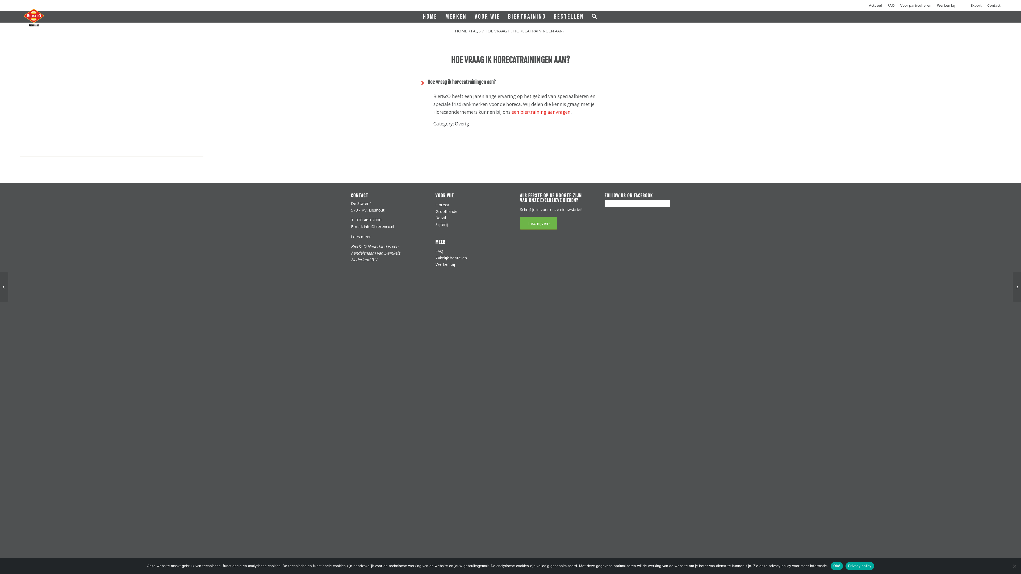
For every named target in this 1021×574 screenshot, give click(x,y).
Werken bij (946, 5)
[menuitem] (430, 17)
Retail (441, 217)
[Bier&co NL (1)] (33, 17)
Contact (994, 5)
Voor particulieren (915, 5)
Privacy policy (860, 566)
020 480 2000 (368, 219)
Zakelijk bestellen (451, 257)
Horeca (442, 204)
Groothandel (447, 211)
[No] (1014, 566)
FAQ (891, 5)
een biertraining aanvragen (541, 112)
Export (976, 5)
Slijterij (442, 224)
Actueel (875, 5)
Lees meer (361, 236)
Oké (836, 566)
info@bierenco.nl (379, 226)
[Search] (594, 17)
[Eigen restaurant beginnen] (4, 287)
